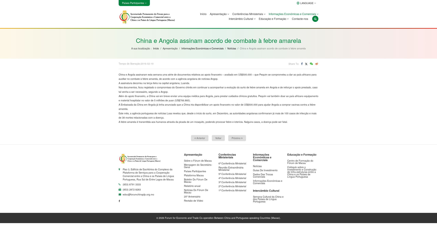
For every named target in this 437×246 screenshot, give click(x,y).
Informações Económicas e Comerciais (293, 14)
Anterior (200, 138)
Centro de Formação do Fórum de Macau (300, 162)
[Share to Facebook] (302, 63)
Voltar (218, 138)
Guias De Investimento (265, 170)
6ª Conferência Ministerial (232, 163)
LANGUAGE (306, 3)
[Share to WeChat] (311, 63)
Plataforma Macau (194, 175)
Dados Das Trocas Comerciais (263, 175)
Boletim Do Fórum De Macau (195, 180)
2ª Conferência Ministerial (232, 186)
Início (203, 14)
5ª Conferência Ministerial (232, 174)
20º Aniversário (192, 196)
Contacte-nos (300, 19)
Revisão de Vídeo (193, 200)
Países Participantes (195, 171)
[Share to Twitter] (306, 63)
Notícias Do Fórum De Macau (196, 191)
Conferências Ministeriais (248, 14)
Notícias (231, 48)
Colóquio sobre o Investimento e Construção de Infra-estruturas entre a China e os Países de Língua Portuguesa (301, 171)
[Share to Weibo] (316, 63)
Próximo (236, 138)
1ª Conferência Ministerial (232, 190)
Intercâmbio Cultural (241, 19)
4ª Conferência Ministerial (232, 178)
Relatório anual (192, 186)
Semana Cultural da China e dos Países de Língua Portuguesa (268, 199)
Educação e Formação (273, 19)
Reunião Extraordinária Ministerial (230, 169)
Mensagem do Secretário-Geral (198, 166)
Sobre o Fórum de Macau (198, 160)
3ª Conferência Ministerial (232, 182)
